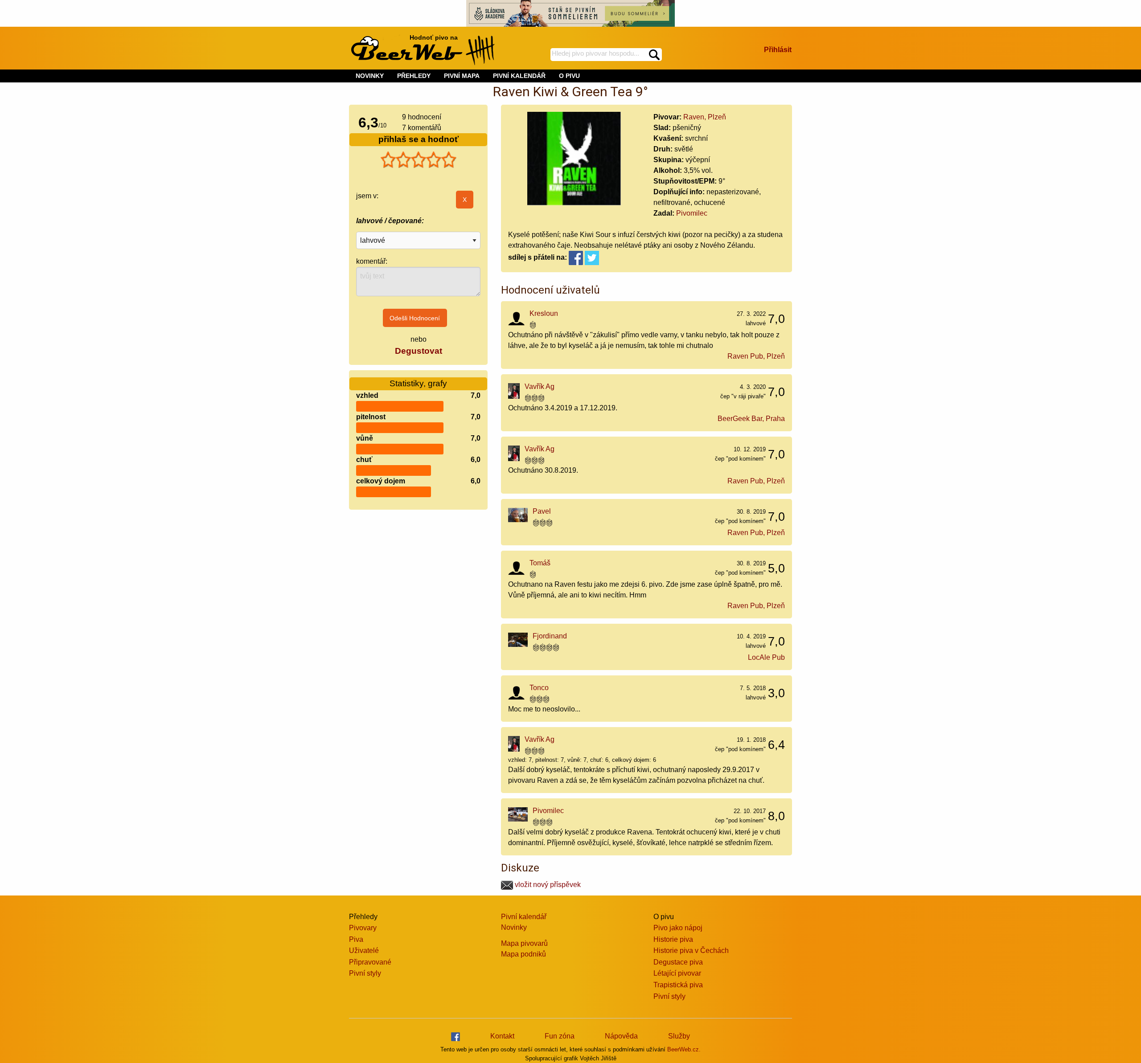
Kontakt (502, 1036)
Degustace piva (678, 962)
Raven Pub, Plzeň (756, 356)
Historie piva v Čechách (691, 950)
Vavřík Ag (539, 386)
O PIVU (569, 75)
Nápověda (621, 1036)
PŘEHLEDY (414, 75)
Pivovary (363, 928)
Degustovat (418, 351)
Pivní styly (365, 973)
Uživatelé (364, 950)
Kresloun (543, 313)
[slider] (418, 159)
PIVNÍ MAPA (462, 75)
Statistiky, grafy (418, 383)
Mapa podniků (523, 954)
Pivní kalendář (523, 916)
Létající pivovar (677, 973)
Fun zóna (560, 1036)
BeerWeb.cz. (684, 1049)
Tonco (539, 687)
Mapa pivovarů (524, 943)
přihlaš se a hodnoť (418, 139)
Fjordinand (550, 636)
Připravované (370, 962)
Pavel (542, 511)
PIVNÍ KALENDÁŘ (519, 75)
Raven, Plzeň (704, 117)
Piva (356, 939)
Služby (679, 1036)
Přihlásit (778, 49)
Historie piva (673, 939)
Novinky (514, 927)
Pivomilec (691, 213)
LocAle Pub (766, 657)
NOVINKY (370, 75)
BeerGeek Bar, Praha (751, 418)
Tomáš (539, 563)
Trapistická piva (678, 985)
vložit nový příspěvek (547, 884)
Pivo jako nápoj (677, 928)
